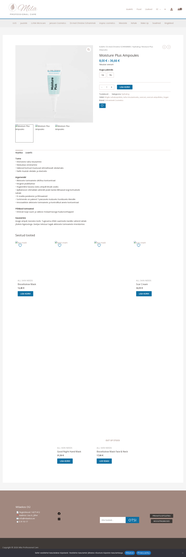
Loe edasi (104, 461)
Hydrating (136, 46)
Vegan (166, 97)
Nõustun (130, 553)
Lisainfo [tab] (28, 152)
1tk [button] (102, 75)
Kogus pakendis (106, 69)
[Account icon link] (171, 9)
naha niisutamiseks (131, 97)
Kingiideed (168, 23)
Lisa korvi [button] (25, 293)
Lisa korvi (125, 87)
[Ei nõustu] (182, 553)
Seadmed (156, 23)
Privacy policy (144, 553)
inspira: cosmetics (107, 23)
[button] (159, 9)
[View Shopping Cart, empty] (178, 9)
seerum (143, 97)
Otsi (132, 520)
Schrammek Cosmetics (114, 100)
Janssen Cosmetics (57, 23)
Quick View (34, 275)
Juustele (23, 23)
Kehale (134, 23)
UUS (14, 23)
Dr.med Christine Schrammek (83, 23)
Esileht (102, 46)
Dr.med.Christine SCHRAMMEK (118, 46)
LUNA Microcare (38, 23)
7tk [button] (110, 75)
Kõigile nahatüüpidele (113, 97)
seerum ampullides (155, 97)
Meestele (123, 23)
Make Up (145, 23)
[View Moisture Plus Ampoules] (24, 133)
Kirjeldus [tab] (19, 152)
